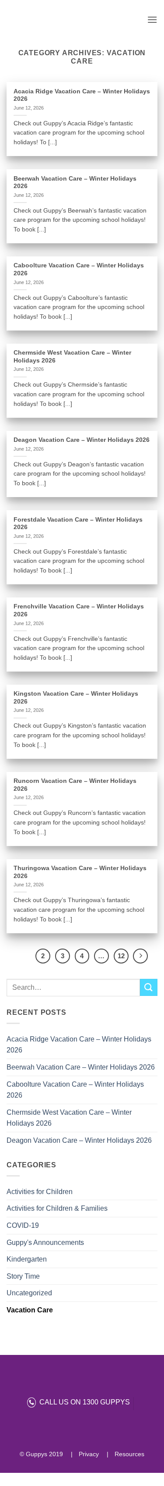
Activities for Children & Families (57, 1208)
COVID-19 (23, 1225)
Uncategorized (29, 1293)
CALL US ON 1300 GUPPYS (83, 1402)
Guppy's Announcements (45, 1242)
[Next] (140, 956)
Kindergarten (27, 1259)
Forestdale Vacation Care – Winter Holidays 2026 (78, 523)
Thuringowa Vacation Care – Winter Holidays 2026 (80, 872)
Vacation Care (30, 1310)
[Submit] (148, 987)
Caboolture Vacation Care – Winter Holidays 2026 (75, 1090)
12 (121, 956)
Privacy (88, 1454)
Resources (128, 1454)
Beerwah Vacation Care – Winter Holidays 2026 (81, 1067)
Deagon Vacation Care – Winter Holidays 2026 (79, 1140)
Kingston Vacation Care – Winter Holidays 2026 (76, 697)
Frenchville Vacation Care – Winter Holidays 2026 (79, 610)
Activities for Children (40, 1191)
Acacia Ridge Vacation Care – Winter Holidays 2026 (79, 1044)
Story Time (23, 1276)
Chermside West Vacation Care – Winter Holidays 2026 (69, 1118)
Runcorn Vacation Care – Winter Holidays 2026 (75, 785)
